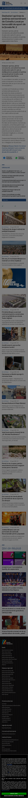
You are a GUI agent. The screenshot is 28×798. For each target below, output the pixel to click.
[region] (14, 776)
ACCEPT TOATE (14, 793)
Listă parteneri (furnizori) (5, 790)
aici (8, 772)
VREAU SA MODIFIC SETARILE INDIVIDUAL (14, 795)
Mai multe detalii (9, 764)
